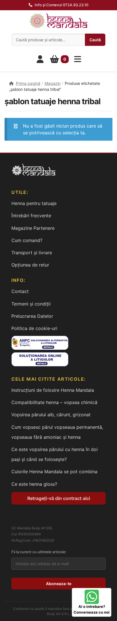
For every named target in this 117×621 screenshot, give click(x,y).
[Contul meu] (40, 59)
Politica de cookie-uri (34, 328)
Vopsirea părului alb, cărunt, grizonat (51, 414)
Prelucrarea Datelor (32, 316)
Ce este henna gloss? (34, 484)
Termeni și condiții (31, 304)
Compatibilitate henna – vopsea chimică (54, 402)
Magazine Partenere (33, 228)
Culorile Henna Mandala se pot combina (54, 471)
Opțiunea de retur (30, 265)
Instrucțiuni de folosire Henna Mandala (52, 390)
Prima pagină (28, 83)
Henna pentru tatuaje (34, 203)
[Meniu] (77, 59)
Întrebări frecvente (31, 215)
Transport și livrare (31, 252)
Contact (20, 291)
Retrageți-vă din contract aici (58, 498)
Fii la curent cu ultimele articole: (38, 552)
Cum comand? (26, 240)
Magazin (52, 83)
